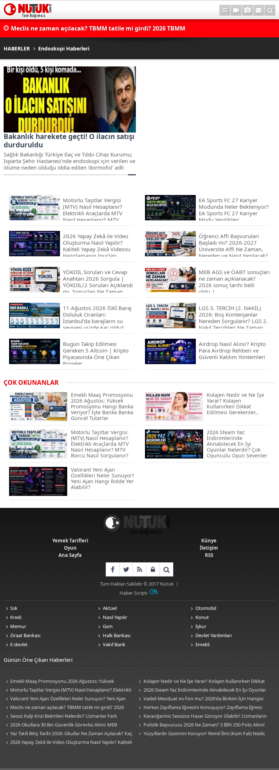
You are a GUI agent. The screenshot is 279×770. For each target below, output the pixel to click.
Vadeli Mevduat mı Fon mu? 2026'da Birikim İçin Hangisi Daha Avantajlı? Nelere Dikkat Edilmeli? (200, 699)
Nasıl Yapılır (115, 617)
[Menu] (224, 10)
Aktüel (110, 608)
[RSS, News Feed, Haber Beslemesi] (139, 569)
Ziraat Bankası (25, 635)
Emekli (202, 644)
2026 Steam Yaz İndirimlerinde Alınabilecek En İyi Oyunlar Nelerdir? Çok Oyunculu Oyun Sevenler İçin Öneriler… (201, 690)
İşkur (200, 626)
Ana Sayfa (70, 555)
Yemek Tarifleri (70, 540)
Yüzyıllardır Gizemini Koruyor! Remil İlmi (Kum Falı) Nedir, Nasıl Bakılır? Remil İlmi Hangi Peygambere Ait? (201, 734)
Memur (18, 626)
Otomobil (205, 608)
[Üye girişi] (152, 569)
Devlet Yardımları (213, 635)
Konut (202, 617)
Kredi (15, 617)
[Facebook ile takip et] (112, 569)
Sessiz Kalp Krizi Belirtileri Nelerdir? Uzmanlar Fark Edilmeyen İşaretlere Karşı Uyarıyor (60, 716)
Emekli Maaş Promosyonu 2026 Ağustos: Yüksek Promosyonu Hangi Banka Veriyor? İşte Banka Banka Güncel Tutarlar (69, 681)
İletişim (209, 548)
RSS (209, 555)
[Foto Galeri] (247, 10)
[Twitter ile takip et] (126, 569)
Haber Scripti (133, 593)
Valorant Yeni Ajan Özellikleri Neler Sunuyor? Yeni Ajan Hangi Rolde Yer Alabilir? (65, 699)
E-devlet (19, 644)
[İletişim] (258, 10)
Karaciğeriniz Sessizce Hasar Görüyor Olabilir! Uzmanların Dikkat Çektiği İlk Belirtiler (202, 716)
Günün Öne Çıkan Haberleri (38, 659)
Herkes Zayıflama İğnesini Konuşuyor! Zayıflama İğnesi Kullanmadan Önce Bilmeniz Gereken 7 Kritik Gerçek (199, 708)
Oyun (70, 548)
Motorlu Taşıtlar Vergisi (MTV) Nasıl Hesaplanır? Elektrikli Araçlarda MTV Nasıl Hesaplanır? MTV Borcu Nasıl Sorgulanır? (67, 690)
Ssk (13, 608)
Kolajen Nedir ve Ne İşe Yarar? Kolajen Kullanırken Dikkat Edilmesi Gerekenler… (201, 681)
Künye (209, 540)
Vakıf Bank (114, 644)
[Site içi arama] (269, 10)
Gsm (108, 626)
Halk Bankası (116, 635)
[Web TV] (236, 10)
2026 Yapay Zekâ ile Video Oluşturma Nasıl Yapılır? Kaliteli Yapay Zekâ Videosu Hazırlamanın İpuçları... (68, 742)
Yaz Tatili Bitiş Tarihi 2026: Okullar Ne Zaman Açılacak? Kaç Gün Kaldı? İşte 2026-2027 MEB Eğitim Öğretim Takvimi (68, 734)
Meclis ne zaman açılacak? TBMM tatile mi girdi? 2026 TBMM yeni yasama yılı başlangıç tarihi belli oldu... (64, 708)
